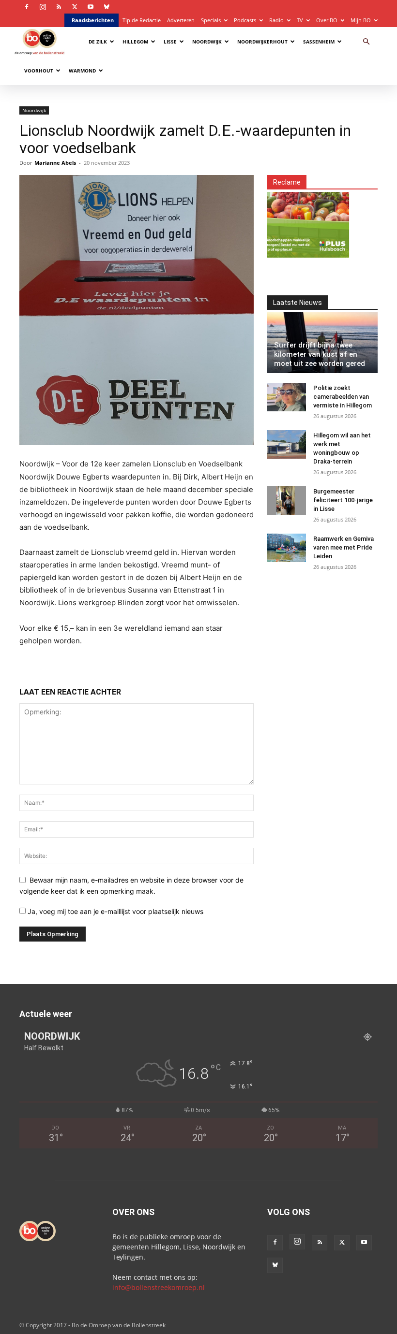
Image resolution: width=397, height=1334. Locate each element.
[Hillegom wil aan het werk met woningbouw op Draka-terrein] (286, 444)
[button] (366, 41)
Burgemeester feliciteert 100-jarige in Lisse (343, 500)
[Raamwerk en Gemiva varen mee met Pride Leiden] (286, 548)
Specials (211, 20)
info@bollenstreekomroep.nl (158, 1287)
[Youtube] (90, 7)
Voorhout (38, 70)
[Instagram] (42, 7)
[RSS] (58, 7)
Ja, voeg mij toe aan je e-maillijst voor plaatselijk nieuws (114, 911)
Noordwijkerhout (262, 41)
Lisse (170, 41)
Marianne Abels (55, 162)
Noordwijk (207, 41)
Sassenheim (319, 41)
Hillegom (135, 41)
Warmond (82, 70)
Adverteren (181, 20)
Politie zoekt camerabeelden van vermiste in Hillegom (342, 396)
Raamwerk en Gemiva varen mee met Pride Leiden (343, 547)
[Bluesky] (106, 7)
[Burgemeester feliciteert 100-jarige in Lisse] (286, 500)
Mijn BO (361, 20)
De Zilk (98, 41)
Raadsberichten (93, 20)
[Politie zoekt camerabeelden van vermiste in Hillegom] (286, 397)
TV (300, 20)
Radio (276, 20)
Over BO (326, 20)
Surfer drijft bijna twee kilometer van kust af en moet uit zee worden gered (319, 354)
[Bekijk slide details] (288, 219)
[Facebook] (26, 7)
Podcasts (245, 20)
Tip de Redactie (141, 20)
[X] (74, 7)
